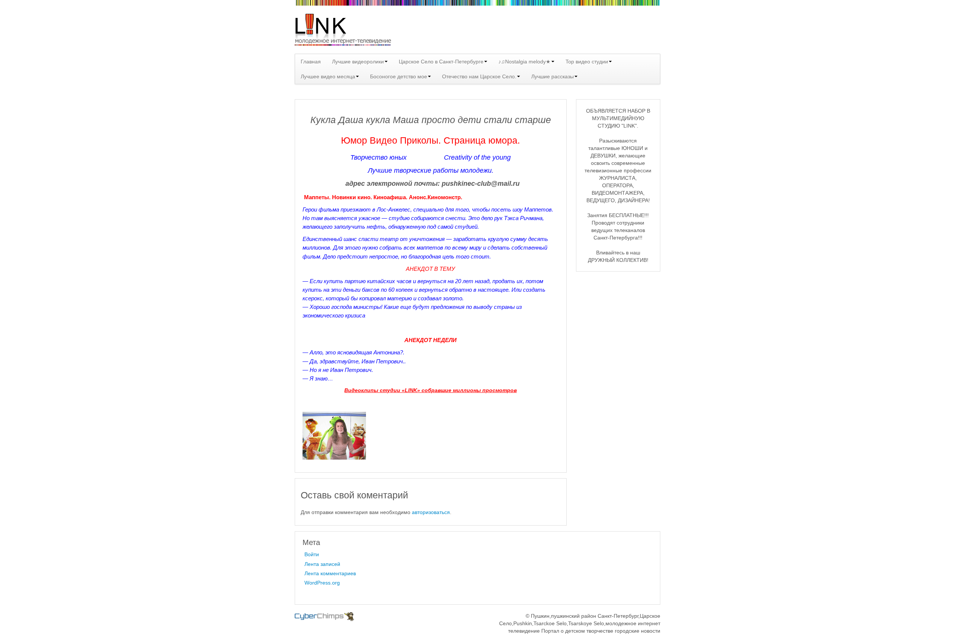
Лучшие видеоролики (358, 62)
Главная (311, 62)
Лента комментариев (330, 573)
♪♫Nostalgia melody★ (524, 62)
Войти (311, 554)
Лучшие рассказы (552, 76)
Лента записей (322, 564)
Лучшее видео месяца (328, 76)
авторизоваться (431, 512)
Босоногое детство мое (398, 76)
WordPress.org (322, 583)
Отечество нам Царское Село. (479, 76)
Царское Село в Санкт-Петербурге (441, 62)
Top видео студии (587, 62)
